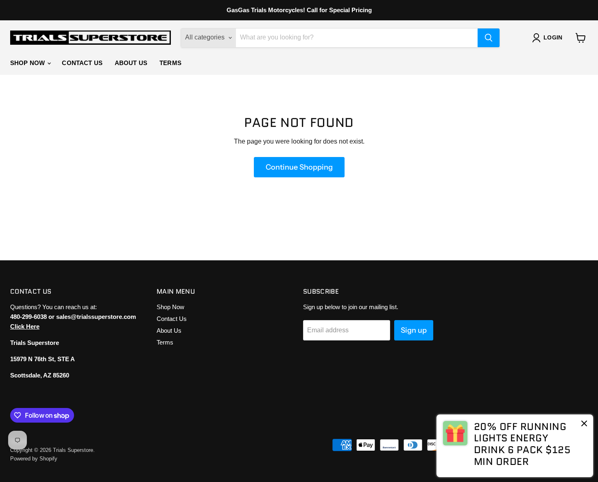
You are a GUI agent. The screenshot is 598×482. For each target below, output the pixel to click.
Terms (170, 62)
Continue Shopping (299, 167)
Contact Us (82, 62)
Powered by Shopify (33, 459)
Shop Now (28, 62)
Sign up (414, 330)
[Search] (489, 37)
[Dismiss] (584, 424)
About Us (131, 62)
